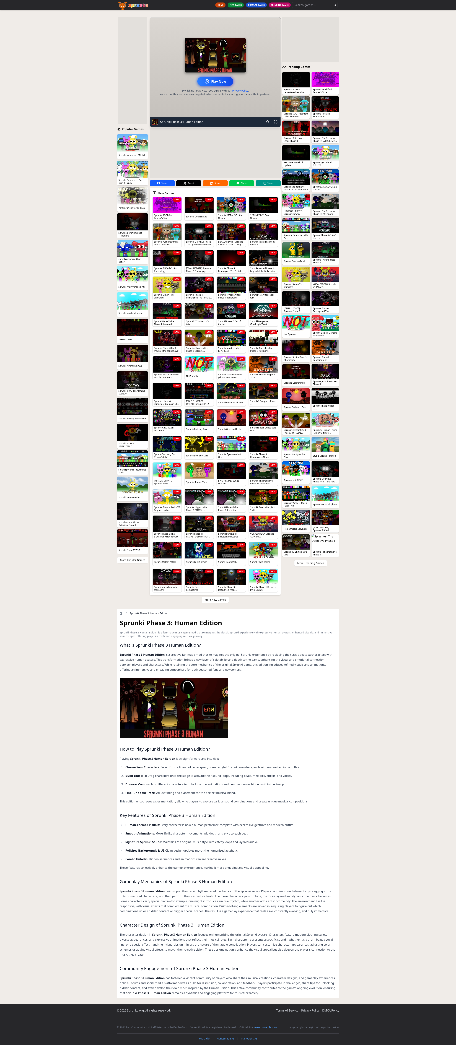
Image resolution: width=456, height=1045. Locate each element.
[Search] (335, 5)
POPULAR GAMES (256, 5)
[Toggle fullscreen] (276, 122)
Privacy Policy (240, 90)
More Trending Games (310, 563)
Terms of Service (287, 1010)
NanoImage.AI (225, 1038)
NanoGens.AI (249, 1038)
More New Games (215, 599)
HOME (220, 5)
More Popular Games (132, 560)
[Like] (268, 121)
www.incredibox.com (266, 1027)
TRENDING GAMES (280, 5)
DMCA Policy (330, 1010)
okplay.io (204, 1038)
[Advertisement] (132, 70)
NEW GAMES (236, 5)
